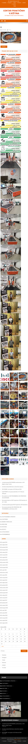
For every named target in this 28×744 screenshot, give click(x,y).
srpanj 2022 (4, 575)
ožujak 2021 (4, 600)
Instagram (10, 2)
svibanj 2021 (4, 595)
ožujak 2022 (4, 580)
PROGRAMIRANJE (6, 534)
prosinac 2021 (5, 587)
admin (9, 29)
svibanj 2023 (4, 552)
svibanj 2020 (4, 615)
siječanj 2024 (5, 547)
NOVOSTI (4, 529)
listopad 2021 (5, 592)
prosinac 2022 (5, 562)
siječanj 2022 (5, 585)
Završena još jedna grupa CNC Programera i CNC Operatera (14, 504)
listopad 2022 (5, 567)
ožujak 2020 (4, 620)
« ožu (2, 646)
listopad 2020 (5, 607)
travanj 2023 (4, 554)
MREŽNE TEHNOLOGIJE (7, 521)
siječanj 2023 (5, 559)
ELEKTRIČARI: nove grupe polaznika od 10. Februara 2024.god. (13, 492)
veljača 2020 (4, 623)
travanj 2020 (4, 617)
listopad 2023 (5, 549)
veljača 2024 (4, 544)
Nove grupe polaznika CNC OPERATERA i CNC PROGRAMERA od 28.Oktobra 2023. (11, 508)
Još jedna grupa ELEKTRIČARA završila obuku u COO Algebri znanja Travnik (13, 483)
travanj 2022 (4, 577)
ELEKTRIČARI (5, 519)
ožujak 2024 (4, 542)
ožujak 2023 (4, 557)
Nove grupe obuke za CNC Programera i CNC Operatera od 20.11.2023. (14, 501)
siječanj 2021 (5, 602)
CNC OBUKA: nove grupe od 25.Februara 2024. (12, 489)
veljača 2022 (4, 582)
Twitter (14, 2)
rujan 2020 (4, 610)
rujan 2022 (4, 570)
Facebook (4, 2)
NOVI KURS (4, 526)
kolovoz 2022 (5, 572)
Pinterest (19, 2)
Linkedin (24, 2)
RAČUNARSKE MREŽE (4, 46)
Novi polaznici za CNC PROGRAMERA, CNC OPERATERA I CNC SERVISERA (14, 497)
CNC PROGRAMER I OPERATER (8, 516)
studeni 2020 (5, 605)
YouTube (14, 4)
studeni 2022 (5, 565)
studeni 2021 (5, 590)
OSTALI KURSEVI (5, 531)
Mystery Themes (17, 739)
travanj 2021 (4, 597)
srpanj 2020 (4, 612)
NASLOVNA (4, 524)
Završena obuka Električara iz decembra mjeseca (12, 486)
